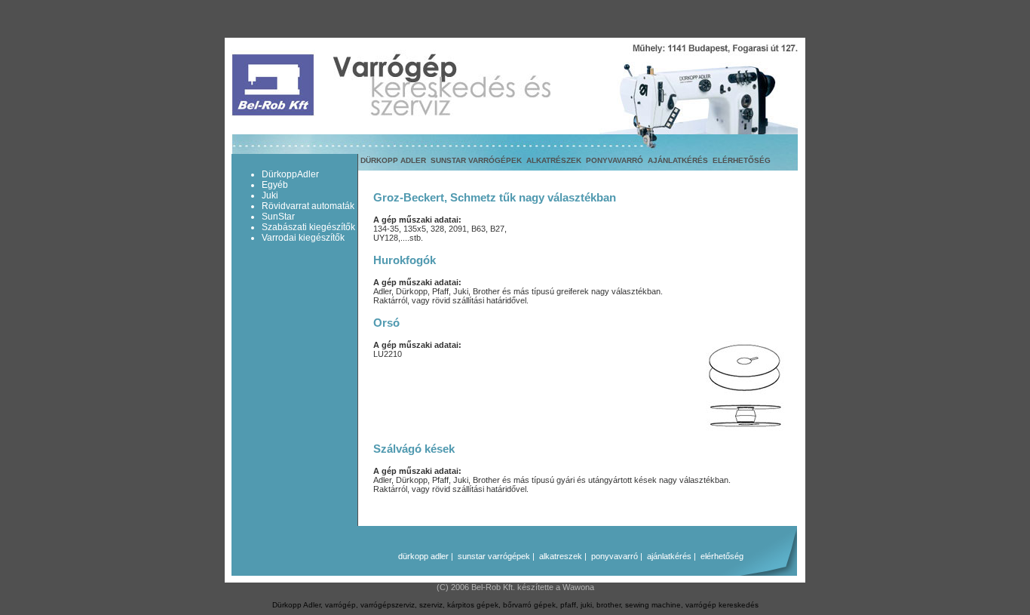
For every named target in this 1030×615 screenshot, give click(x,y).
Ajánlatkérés (678, 160)
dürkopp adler (423, 556)
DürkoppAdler (290, 174)
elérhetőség (721, 556)
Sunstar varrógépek (476, 160)
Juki (270, 195)
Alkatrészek (553, 160)
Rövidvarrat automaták (308, 206)
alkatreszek (560, 556)
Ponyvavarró (614, 160)
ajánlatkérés (669, 556)
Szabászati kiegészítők (308, 227)
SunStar (278, 216)
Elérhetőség (742, 160)
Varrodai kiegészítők (303, 237)
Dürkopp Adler (393, 160)
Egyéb (275, 185)
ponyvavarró (614, 556)
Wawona (578, 587)
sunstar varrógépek (494, 556)
